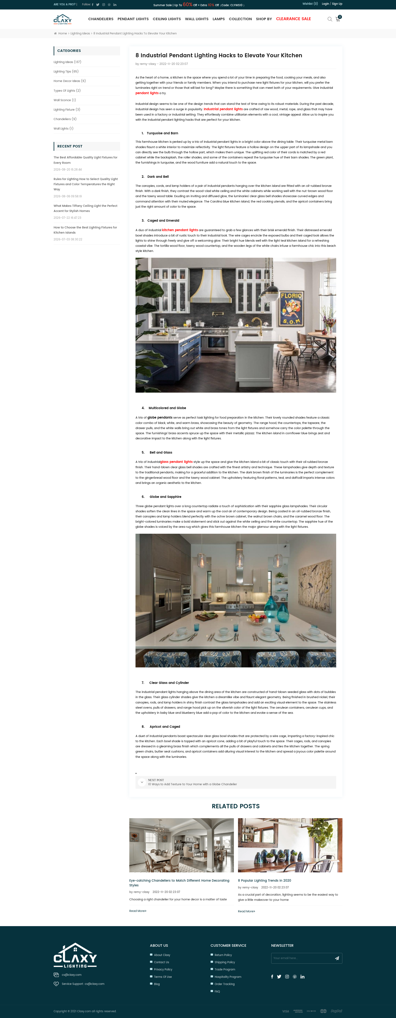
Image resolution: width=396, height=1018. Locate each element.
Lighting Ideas (80, 33)
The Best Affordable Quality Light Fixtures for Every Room (85, 160)
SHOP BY (264, 19)
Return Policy (223, 955)
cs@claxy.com (71, 975)
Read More (137, 911)
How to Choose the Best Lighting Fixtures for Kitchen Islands (85, 230)
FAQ (217, 992)
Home (62, 33)
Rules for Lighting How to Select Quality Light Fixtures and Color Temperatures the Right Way (86, 184)
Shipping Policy (225, 962)
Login (325, 4)
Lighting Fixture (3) (67, 109)
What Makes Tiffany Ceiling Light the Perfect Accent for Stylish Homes (85, 208)
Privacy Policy (163, 970)
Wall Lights (197, 19)
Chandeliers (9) (65, 119)
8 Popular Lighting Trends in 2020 (156, 880)
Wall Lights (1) (64, 128)
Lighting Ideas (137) (67, 62)
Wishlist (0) (310, 4)
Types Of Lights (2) (67, 90)
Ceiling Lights (167, 19)
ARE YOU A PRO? (64, 4)
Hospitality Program (228, 977)
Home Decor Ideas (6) (70, 81)
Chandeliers (100, 19)
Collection (240, 19)
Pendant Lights (133, 19)
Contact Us (161, 962)
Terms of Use (163, 977)
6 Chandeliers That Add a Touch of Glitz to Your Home (281, 880)
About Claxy (162, 955)
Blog (157, 984)
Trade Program (225, 970)
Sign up (337, 4)
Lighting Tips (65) (66, 71)
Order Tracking (225, 984)
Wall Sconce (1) (65, 100)
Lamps (219, 19)
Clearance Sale (293, 19)
